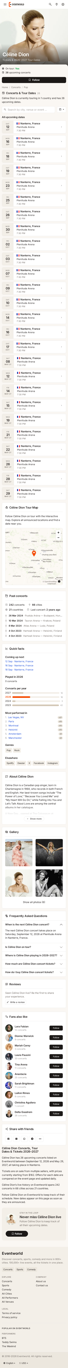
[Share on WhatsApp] (24, 1139)
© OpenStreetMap (50, 581)
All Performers (10, 1297)
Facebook (39, 763)
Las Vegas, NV (16, 717)
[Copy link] (40, 1139)
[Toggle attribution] (59, 581)
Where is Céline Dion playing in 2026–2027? (31, 955)
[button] (34, 553)
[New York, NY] (56, 4)
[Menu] (5, 4)
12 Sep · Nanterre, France (19, 661)
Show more (35, 818)
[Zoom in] (58, 532)
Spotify (10, 763)
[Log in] (63, 4)
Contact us (42, 1285)
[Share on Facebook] (8, 1139)
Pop (26, 87)
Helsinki (13, 729)
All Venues (8, 1301)
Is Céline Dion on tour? (18, 946)
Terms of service (11, 1313)
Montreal (14, 725)
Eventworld (12, 1253)
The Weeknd (9, 1346)
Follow (56, 1028)
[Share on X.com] (16, 1139)
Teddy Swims (9, 1342)
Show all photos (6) (34, 902)
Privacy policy (9, 1317)
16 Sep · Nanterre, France (19, 665)
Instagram (53, 763)
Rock (16, 750)
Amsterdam (15, 733)
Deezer (21, 763)
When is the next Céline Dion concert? (27, 924)
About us (41, 1281)
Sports (20, 1269)
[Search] (50, 4)
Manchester (15, 738)
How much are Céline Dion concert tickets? (30, 963)
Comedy (31, 1269)
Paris (11, 721)
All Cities (7, 1293)
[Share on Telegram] (32, 1139)
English (9, 1363)
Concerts (16, 87)
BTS (4, 1338)
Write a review (17, 1002)
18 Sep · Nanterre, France (19, 669)
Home (5, 87)
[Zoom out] (58, 537)
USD (22, 1363)
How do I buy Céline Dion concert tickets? (29, 972)
